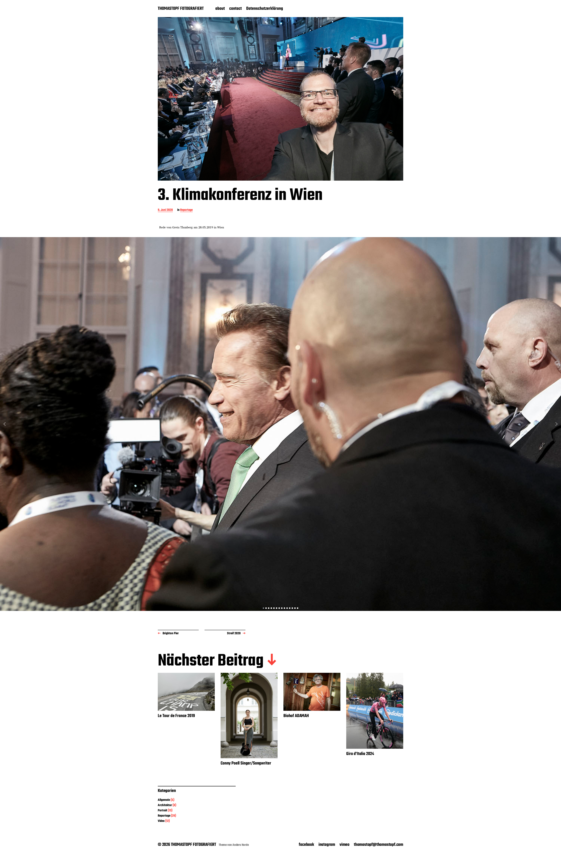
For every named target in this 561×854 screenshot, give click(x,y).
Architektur (165, 805)
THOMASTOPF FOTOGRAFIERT (181, 8)
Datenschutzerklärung (264, 8)
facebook (306, 844)
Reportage (186, 210)
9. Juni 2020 (165, 210)
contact (235, 8)
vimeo (344, 844)
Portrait (162, 810)
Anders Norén (240, 844)
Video (161, 821)
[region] (280, 424)
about (220, 8)
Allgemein (164, 799)
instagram (326, 844)
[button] (4, 424)
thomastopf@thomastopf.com (378, 844)
